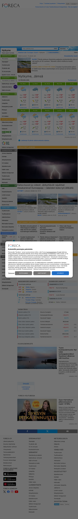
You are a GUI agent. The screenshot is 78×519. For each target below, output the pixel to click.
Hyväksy (60, 273)
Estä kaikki (23, 273)
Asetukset (42, 273)
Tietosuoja (11, 273)
